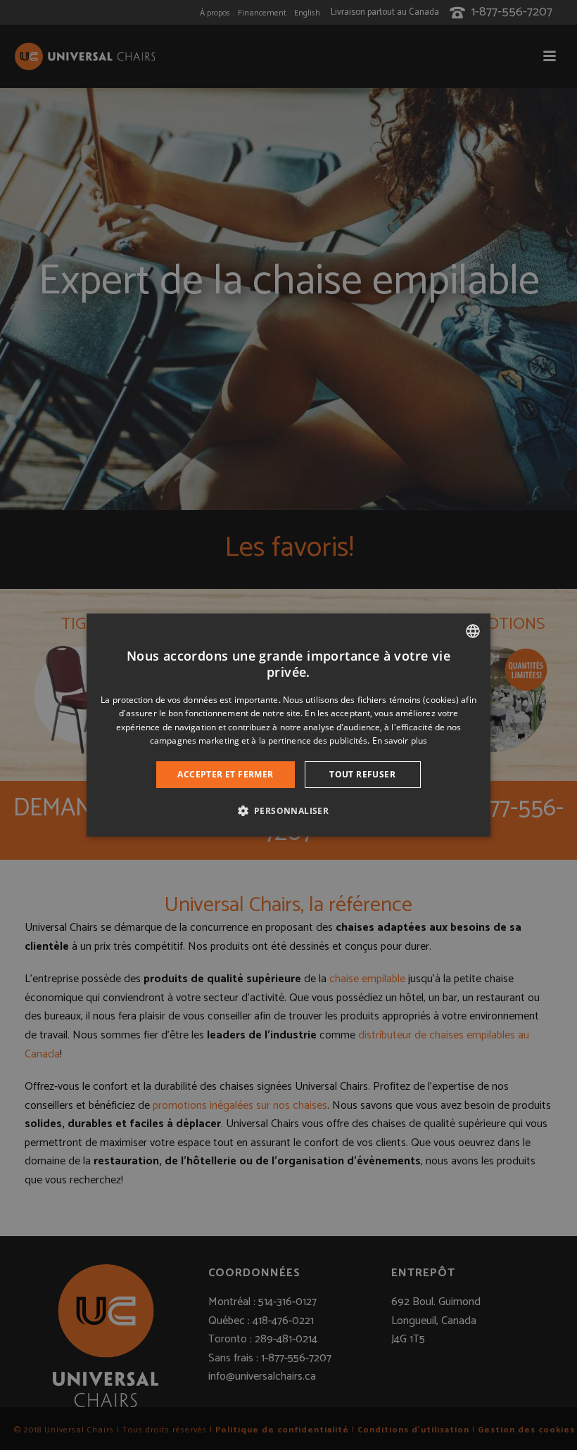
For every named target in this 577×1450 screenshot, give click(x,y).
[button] (288, 810)
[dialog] (288, 725)
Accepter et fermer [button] (225, 774)
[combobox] (473, 631)
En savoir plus (399, 740)
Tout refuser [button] (362, 774)
